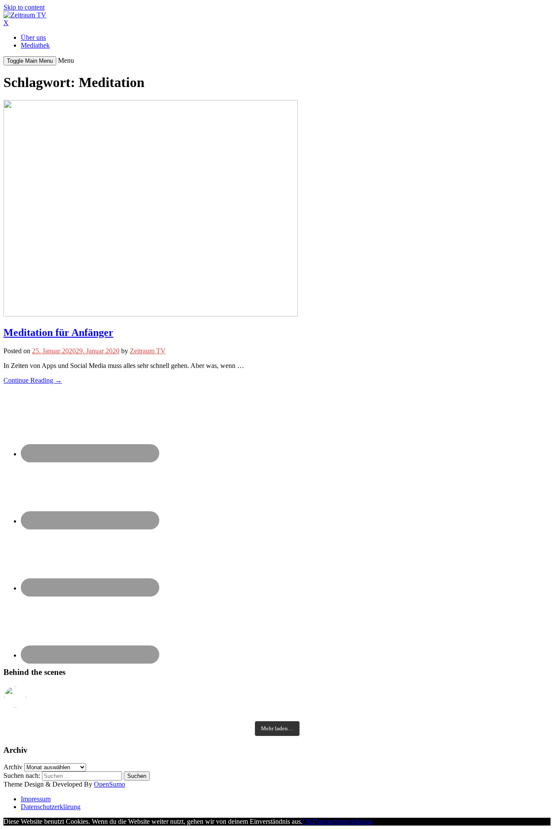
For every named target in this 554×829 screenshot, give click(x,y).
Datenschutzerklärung (51, 806)
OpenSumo (109, 784)
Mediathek (35, 45)
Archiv (13, 767)
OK (308, 821)
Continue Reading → (32, 380)
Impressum (36, 799)
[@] (28, 697)
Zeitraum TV (148, 351)
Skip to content (24, 7)
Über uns (33, 37)
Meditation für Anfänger (58, 332)
